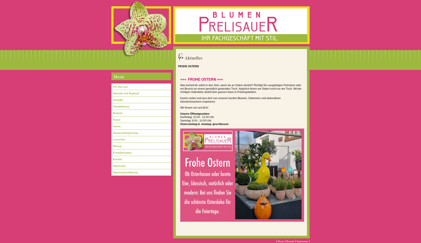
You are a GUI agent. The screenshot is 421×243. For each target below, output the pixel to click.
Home (281, 241)
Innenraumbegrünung (125, 133)
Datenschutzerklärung (125, 172)
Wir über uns (120, 87)
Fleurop (117, 146)
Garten (117, 126)
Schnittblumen (121, 106)
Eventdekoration (122, 152)
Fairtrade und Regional (126, 93)
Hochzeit (117, 113)
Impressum (119, 166)
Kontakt (117, 159)
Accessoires (119, 139)
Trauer (116, 120)
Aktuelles (118, 100)
